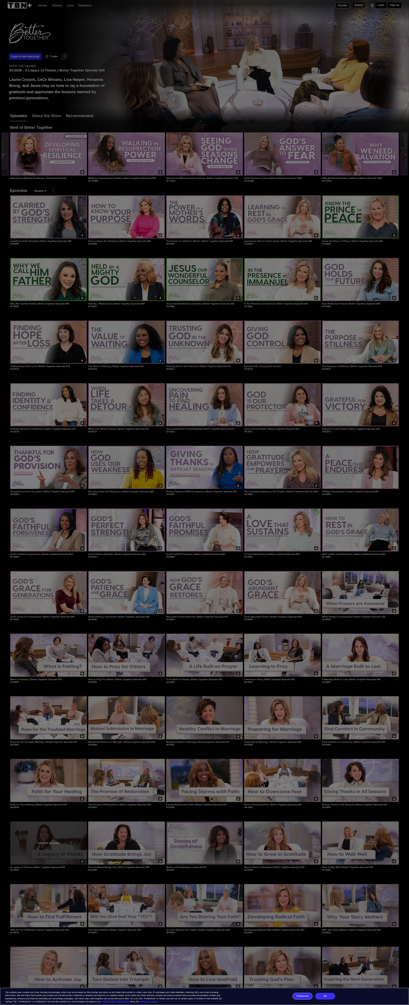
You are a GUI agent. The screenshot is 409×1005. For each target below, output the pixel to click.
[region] (204, 996)
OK (325, 996)
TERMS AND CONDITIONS (116, 1002)
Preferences (302, 996)
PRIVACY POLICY (149, 1002)
